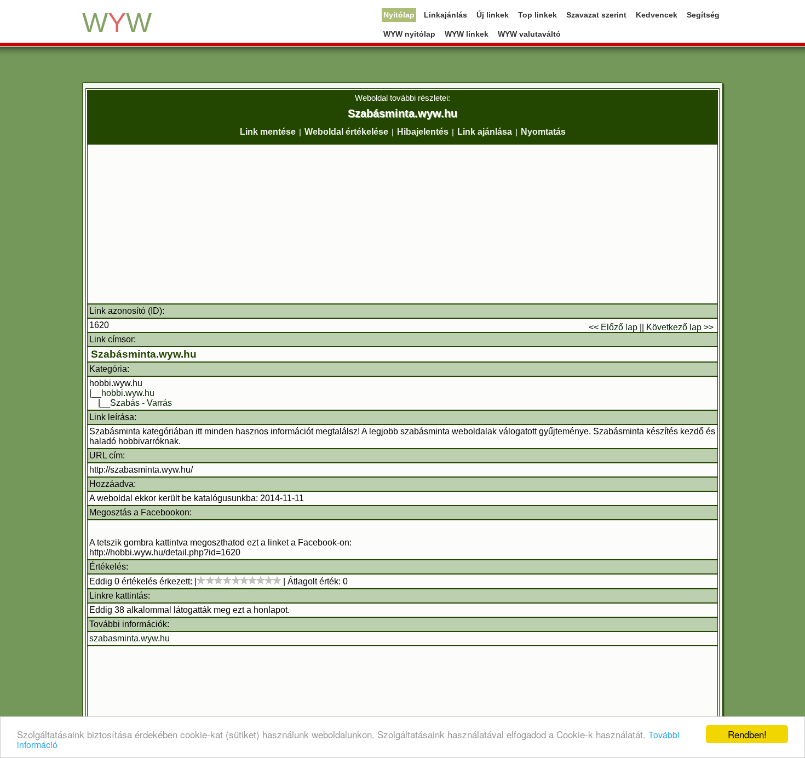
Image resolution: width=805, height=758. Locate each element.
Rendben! (747, 734)
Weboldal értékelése (346, 131)
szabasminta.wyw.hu (129, 638)
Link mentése (268, 131)
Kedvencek (656, 14)
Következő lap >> (680, 327)
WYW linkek (466, 34)
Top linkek (537, 14)
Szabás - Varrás (141, 402)
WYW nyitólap (409, 34)
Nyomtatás (543, 131)
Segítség (703, 14)
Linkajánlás (445, 14)
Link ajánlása (484, 131)
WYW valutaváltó (529, 34)
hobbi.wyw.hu (127, 393)
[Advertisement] (402, 224)
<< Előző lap (613, 327)
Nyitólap (399, 14)
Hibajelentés (423, 131)
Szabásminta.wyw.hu (144, 354)
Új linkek (492, 14)
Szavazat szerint (596, 14)
